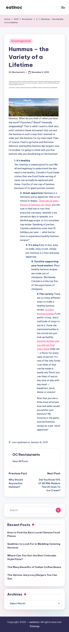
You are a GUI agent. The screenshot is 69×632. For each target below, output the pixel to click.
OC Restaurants (26, 454)
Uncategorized (20, 41)
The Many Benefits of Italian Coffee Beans (34, 567)
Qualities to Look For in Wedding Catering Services (33, 545)
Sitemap (34, 626)
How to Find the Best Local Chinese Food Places (33, 534)
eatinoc (14, 7)
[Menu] (63, 7)
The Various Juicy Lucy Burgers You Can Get (32, 576)
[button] (20, 461)
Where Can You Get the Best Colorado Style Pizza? (31, 557)
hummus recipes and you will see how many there (48, 345)
